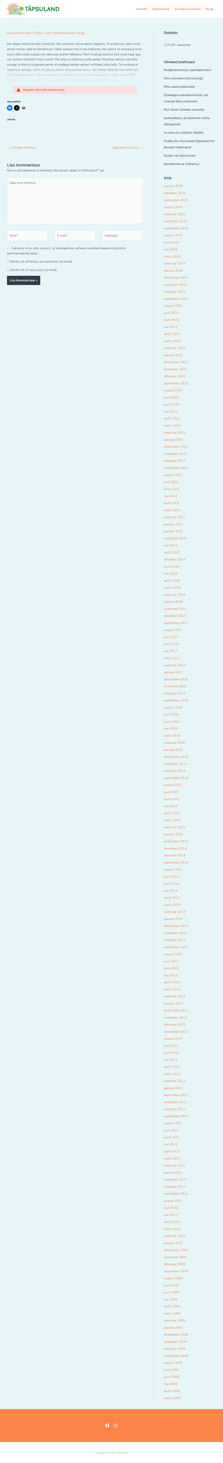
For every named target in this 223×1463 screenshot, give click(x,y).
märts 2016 (172, 736)
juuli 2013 (171, 961)
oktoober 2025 (174, 193)
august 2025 (173, 207)
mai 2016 (170, 728)
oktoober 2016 (174, 693)
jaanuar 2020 (173, 531)
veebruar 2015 (174, 827)
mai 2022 (170, 411)
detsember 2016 (176, 679)
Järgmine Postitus (127, 147)
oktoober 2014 (174, 855)
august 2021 (173, 475)
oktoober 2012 (174, 1024)
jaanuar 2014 (173, 919)
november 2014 (175, 848)
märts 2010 (172, 1229)
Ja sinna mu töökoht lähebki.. (184, 133)
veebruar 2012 (174, 1081)
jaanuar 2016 (173, 750)
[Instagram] (116, 1426)
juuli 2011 (171, 1130)
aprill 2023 (172, 334)
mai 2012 (170, 1060)
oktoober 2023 (174, 292)
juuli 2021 (171, 482)
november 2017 (175, 609)
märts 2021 (172, 510)
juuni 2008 (171, 1377)
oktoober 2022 (174, 376)
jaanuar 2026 (173, 186)
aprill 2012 (172, 1067)
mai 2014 (170, 891)
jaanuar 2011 (173, 1173)
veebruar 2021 (174, 517)
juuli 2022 (171, 397)
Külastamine (160, 9)
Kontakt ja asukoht (188, 9)
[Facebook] (107, 1426)
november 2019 (175, 538)
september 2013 (176, 947)
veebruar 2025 (174, 214)
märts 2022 (172, 426)
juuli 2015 (171, 792)
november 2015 (175, 764)
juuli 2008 (171, 1370)
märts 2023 (172, 341)
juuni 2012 (171, 1053)
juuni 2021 (171, 489)
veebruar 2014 (174, 912)
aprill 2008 (172, 1391)
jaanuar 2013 (173, 1003)
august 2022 (173, 390)
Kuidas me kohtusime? (180, 155)
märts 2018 (172, 588)
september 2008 (176, 1356)
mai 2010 (170, 1215)
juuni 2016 (171, 721)
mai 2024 (170, 249)
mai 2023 (170, 327)
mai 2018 (170, 573)
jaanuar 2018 (173, 602)
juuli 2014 (171, 877)
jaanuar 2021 (173, 524)
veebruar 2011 (174, 1165)
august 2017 (173, 630)
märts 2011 (172, 1158)
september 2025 (176, 200)
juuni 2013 (171, 968)
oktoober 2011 (174, 1109)
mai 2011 (170, 1144)
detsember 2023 (176, 277)
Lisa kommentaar (19, 33)
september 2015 (176, 778)
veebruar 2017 (174, 665)
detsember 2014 (176, 841)
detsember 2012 (176, 1010)
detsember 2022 (176, 362)
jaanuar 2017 (173, 672)
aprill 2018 (172, 581)
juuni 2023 (171, 320)
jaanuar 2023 (173, 355)
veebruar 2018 (174, 595)
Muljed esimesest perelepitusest (187, 70)
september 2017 (176, 623)
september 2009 (176, 1271)
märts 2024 (172, 256)
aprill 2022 (172, 418)
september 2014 (176, 862)
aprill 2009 (172, 1306)
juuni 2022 (171, 404)
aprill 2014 (172, 898)
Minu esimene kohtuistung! (183, 78)
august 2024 (173, 235)
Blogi (209, 9)
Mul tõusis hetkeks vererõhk (184, 110)
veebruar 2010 (174, 1236)
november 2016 (175, 686)
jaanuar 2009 (173, 1328)
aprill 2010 (172, 1222)
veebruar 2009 (174, 1320)
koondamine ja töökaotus (181, 164)
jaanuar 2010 (173, 1243)
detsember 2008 (176, 1334)
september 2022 (176, 383)
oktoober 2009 (174, 1264)
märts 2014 (172, 905)
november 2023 (175, 285)
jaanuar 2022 (173, 440)
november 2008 (175, 1342)
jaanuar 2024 (173, 270)
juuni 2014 (171, 883)
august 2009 (173, 1278)
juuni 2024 (171, 242)
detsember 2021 (176, 447)
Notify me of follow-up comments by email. (41, 261)
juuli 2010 (171, 1208)
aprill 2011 (172, 1151)
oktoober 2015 (174, 771)
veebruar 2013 (174, 996)
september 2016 (176, 700)
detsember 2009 (176, 1250)
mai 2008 (170, 1384)
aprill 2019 (172, 552)
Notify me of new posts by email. (33, 270)
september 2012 (176, 1032)
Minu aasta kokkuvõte (179, 87)
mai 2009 (170, 1299)
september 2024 (176, 228)
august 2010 (173, 1201)
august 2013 (173, 954)
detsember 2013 (176, 926)
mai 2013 (170, 975)
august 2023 (173, 306)
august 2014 (173, 869)
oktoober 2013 (174, 940)
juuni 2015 (171, 799)
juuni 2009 (171, 1292)
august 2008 (173, 1363)
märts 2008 (172, 1398)
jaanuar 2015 (173, 834)
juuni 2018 (171, 566)
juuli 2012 (171, 1046)
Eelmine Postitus (21, 147)
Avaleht (141, 9)
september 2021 (176, 468)
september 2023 (176, 299)
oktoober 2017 (174, 616)
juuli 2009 (171, 1285)
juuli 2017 (171, 637)
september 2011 (176, 1116)
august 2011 (173, 1123)
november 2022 (175, 369)
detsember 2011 (176, 1095)
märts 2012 (172, 1074)
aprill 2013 (172, 982)
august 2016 (173, 707)
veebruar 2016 (174, 743)
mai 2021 (170, 496)
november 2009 (175, 1257)
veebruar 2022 (174, 432)
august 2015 (173, 785)
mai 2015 (170, 806)
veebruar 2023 (174, 348)
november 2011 (175, 1102)
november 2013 (175, 933)
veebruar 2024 (174, 263)
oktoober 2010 (174, 1187)
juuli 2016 (171, 714)
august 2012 (173, 1039)
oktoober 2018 (174, 559)
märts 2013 (172, 989)
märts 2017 (172, 658)
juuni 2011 (171, 1137)
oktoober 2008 (174, 1349)
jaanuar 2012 (173, 1088)
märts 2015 (172, 820)
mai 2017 (170, 651)
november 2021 (175, 454)
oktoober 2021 (174, 461)
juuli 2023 (171, 313)
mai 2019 (170, 545)
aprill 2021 (172, 503)
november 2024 (175, 221)
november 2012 (175, 1017)
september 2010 (176, 1194)
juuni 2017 (171, 644)
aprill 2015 (172, 813)
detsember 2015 (176, 757)
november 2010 (175, 1179)
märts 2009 (172, 1313)
